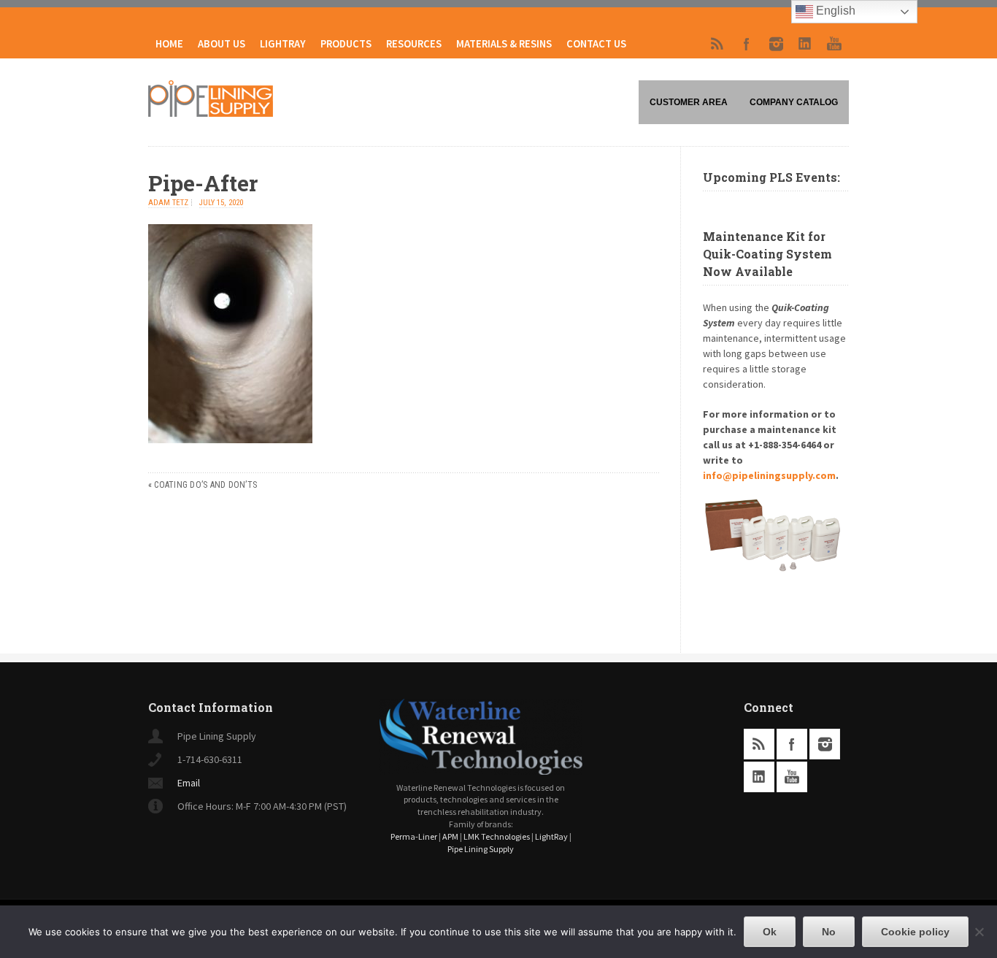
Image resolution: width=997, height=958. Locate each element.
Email (188, 782)
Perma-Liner (413, 836)
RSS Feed (717, 43)
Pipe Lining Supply (480, 848)
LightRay (283, 43)
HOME (169, 43)
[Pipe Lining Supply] (210, 112)
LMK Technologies (496, 836)
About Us (221, 43)
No (829, 932)
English (834, 10)
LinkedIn (805, 43)
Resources (414, 43)
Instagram (775, 43)
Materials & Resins (504, 43)
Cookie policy (915, 932)
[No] (978, 931)
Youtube (834, 43)
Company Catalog (794, 102)
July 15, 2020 (221, 202)
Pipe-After (203, 183)
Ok (770, 932)
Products (346, 43)
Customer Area (689, 102)
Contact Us (596, 43)
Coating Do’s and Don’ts (205, 485)
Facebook (746, 43)
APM (450, 836)
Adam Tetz (168, 202)
